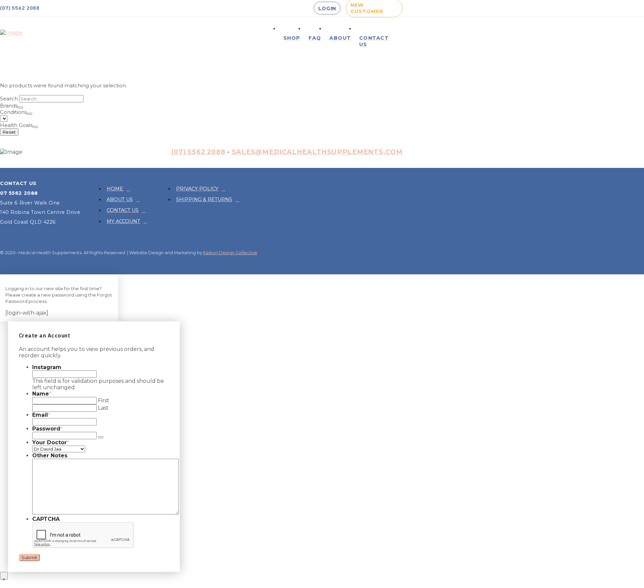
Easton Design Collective (230, 252)
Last (103, 408)
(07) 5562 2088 (198, 152)
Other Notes (49, 455)
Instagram (46, 367)
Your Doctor (50, 442)
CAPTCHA (46, 519)
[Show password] (100, 437)
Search (9, 98)
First (103, 400)
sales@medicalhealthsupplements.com (317, 152)
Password (47, 428)
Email (41, 415)
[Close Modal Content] (4, 576)
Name (41, 394)
